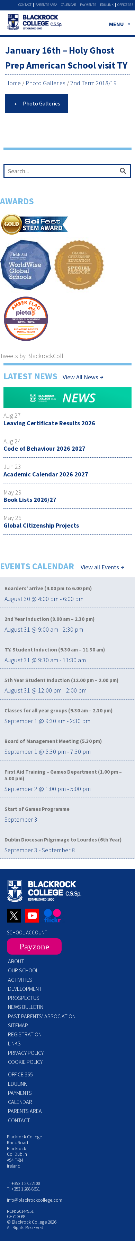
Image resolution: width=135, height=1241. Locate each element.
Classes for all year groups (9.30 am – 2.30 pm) (58, 710)
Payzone (34, 946)
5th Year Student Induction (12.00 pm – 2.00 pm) (61, 680)
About (16, 961)
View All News (80, 377)
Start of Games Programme (37, 809)
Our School (23, 970)
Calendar (68, 5)
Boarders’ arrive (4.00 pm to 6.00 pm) (48, 588)
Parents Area (46, 5)
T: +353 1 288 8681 (23, 1189)
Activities (20, 979)
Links (14, 1043)
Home (13, 83)
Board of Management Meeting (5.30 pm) (53, 741)
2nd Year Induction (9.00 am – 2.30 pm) (49, 619)
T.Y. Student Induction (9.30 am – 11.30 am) (54, 649)
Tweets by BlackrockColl (31, 356)
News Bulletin (25, 1006)
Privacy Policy (26, 1052)
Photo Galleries (45, 83)
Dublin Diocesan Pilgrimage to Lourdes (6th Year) (63, 839)
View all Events (100, 567)
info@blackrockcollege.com (34, 1200)
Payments (88, 5)
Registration (25, 1034)
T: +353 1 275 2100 (23, 1183)
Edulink (107, 5)
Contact (25, 5)
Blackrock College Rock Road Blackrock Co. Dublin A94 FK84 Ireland (24, 1151)
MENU (116, 24)
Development (25, 988)
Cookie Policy (25, 1061)
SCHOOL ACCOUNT (27, 932)
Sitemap (18, 1025)
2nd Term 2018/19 (93, 83)
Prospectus (23, 997)
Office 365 (125, 5)
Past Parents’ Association (41, 1016)
